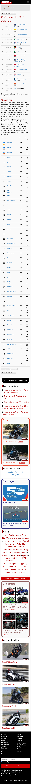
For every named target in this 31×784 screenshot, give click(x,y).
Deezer (19, 749)
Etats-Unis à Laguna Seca (18, 75)
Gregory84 (10, 358)
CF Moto (13, 541)
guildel (9, 277)
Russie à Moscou (21, 55)
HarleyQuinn (10, 353)
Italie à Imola (20, 52)
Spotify (19, 747)
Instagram (15, 474)
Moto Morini (9, 560)
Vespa (23, 569)
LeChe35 (9, 296)
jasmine (9, 157)
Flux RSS (20, 752)
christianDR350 (11, 291)
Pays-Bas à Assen (22, 34)
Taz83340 (10, 171)
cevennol (9, 152)
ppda (8, 162)
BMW (5, 537)
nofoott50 (10, 329)
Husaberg (24, 549)
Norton (6, 564)
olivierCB (9, 192)
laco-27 (9, 320)
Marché (3, 738)
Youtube (10, 472)
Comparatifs (9, 583)
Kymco (25, 555)
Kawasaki (6, 555)
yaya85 (9, 181)
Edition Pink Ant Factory (8, 774)
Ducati (26, 540)
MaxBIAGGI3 (11, 243)
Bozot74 (9, 339)
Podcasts (4, 748)
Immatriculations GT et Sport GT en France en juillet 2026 (15, 407)
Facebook (19, 472)
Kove (13, 555)
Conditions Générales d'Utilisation (11, 770)
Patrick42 (9, 262)
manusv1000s (11, 200)
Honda (16, 549)
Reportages (8, 481)
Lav (8, 310)
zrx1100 (9, 166)
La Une (3, 734)
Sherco (17, 567)
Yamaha (21, 572)
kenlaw (9, 282)
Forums (3, 752)
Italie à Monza (20, 39)
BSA (22, 538)
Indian (24, 552)
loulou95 (9, 325)
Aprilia (11, 534)
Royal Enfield (10, 544)
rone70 (9, 301)
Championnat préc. (7, 13)
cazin (8, 195)
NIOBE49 (9, 142)
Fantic (19, 544)
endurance (10, 238)
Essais (6, 420)
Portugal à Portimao (18, 48)
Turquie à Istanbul (22, 69)
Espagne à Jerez (21, 84)
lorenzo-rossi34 (11, 344)
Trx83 (9, 283)
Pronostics (4, 754)
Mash (13, 558)
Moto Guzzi (11, 546)
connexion (19, 7)
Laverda (7, 558)
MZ (25, 560)
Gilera (24, 544)
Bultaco (6, 541)
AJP (6, 535)
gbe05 (9, 214)
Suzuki (23, 566)
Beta (24, 535)
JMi (8, 234)
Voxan (14, 572)
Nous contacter (6, 776)
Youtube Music (21, 745)
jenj (8, 190)
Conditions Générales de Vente (10, 772)
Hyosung (17, 552)
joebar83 (9, 176)
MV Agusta (18, 561)
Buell (27, 538)
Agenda (3, 750)
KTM (19, 555)
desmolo (9, 154)
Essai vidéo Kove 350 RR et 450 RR (16, 402)
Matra (18, 558)
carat (8, 210)
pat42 (9, 224)
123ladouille (10, 315)
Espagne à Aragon (22, 29)
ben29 (9, 186)
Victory (8, 572)
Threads (19, 738)
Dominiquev (10, 253)
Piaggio (21, 563)
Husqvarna (8, 552)
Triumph (13, 569)
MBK (24, 558)
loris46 (9, 147)
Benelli (18, 535)
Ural (19, 570)
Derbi (19, 541)
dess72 (9, 272)
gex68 (9, 267)
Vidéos (3, 746)
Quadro (11, 566)
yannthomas (10, 286)
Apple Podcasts (21, 743)
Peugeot (13, 563)
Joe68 (9, 363)
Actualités (4, 736)
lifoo (8, 258)
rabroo (9, 229)
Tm (8, 205)
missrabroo (10, 334)
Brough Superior (14, 538)
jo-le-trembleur (11, 306)
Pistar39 (9, 248)
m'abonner (26, 7)
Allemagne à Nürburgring (19, 65)
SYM (6, 569)
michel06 (9, 349)
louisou (9, 219)
